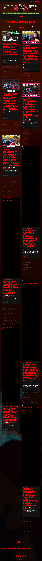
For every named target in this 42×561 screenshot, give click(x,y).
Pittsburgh (5, 76)
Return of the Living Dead (28, 140)
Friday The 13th (26, 518)
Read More (5, 62)
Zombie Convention (31, 80)
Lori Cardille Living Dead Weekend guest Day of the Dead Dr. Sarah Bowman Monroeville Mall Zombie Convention (11, 413)
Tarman (36, 140)
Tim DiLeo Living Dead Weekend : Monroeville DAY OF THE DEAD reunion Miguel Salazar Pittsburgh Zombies (10, 286)
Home (8, 555)
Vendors (19, 555)
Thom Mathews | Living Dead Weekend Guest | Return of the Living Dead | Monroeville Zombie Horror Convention (30, 497)
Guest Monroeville (27, 62)
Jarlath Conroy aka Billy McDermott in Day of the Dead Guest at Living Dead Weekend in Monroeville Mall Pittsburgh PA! (30, 372)
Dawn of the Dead (6, 66)
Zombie (11, 76)
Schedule (15, 555)
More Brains (34, 135)
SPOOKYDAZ (23, 559)
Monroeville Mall (26, 78)
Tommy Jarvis (33, 528)
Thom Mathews (26, 528)
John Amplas (5, 183)
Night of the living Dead (7, 73)
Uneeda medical (26, 531)
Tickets (11, 555)
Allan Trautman (33, 130)
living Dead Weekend (7, 71)
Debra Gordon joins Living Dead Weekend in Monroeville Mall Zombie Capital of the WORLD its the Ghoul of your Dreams (30, 52)
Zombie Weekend (14, 131)
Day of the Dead (15, 66)
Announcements (7, 57)
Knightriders (12, 183)
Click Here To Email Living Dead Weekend (8, 1)
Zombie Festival (6, 131)
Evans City (5, 68)
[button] (21, 17)
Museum (26, 555)
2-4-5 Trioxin (25, 130)
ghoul (4, 308)
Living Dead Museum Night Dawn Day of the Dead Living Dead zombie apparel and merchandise (11, 49)
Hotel (23, 555)
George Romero (12, 68)
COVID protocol (32, 555)
